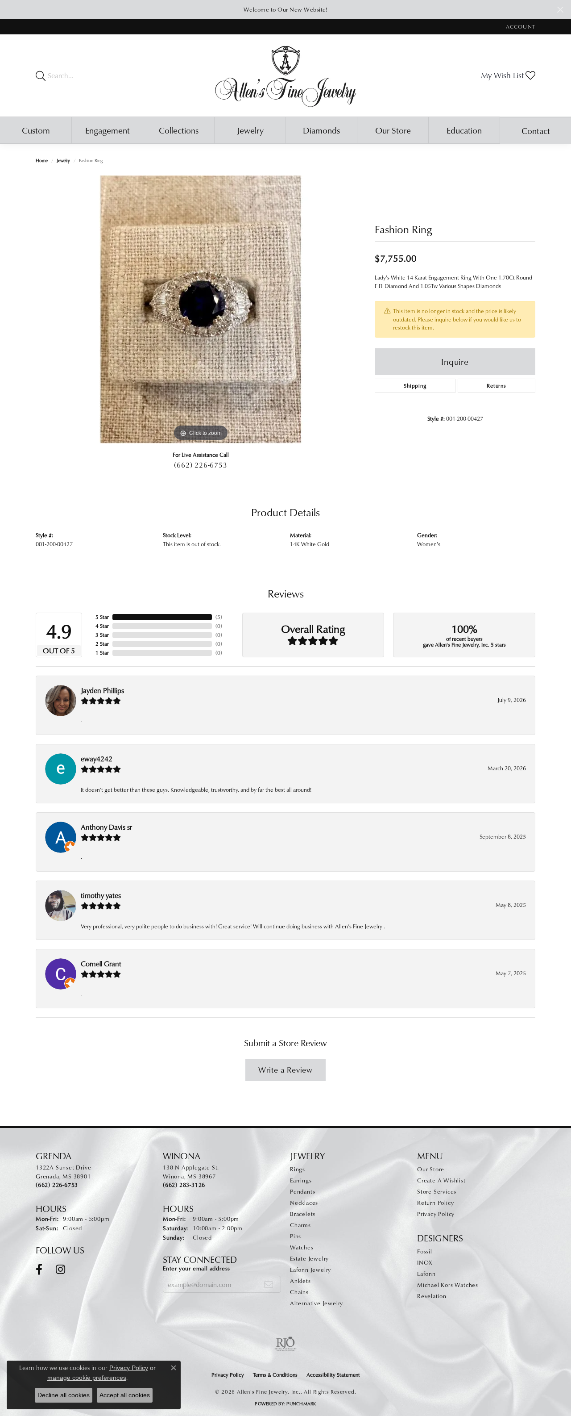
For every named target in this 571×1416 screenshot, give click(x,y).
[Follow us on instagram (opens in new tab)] (60, 1269)
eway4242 (96, 759)
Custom (36, 130)
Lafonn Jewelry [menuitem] (310, 1270)
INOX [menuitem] (424, 1262)
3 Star (102, 635)
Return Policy (435, 1203)
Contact (535, 131)
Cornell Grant (101, 964)
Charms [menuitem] (300, 1225)
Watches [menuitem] (302, 1247)
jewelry (63, 160)
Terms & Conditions (275, 1374)
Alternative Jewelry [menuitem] (316, 1303)
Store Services (436, 1191)
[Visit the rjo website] (285, 1344)
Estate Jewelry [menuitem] (309, 1258)
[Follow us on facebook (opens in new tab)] (39, 1269)
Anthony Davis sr (106, 827)
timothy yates (101, 895)
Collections (179, 130)
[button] (519, 26)
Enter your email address (196, 1268)
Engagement (107, 130)
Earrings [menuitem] (300, 1180)
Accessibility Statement (333, 1374)
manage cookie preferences (86, 1377)
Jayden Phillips (102, 690)
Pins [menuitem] (295, 1236)
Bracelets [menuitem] (302, 1214)
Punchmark (301, 1403)
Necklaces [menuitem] (304, 1203)
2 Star (102, 643)
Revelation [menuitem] (432, 1296)
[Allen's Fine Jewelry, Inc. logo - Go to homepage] (285, 75)
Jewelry (250, 130)
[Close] (560, 9)
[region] (201, 309)
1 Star (102, 652)
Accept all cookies (124, 1395)
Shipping (415, 385)
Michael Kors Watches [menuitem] (447, 1285)
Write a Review (285, 1069)
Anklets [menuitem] (300, 1281)
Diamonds (321, 130)
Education (464, 130)
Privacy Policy (436, 1214)
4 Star (102, 626)
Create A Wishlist (441, 1180)
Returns (496, 385)
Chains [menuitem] (299, 1292)
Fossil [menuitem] (424, 1251)
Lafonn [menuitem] (426, 1274)
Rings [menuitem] (297, 1169)
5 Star (102, 617)
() (218, 617)
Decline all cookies (63, 1395)
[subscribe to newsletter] (269, 1284)
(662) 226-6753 (200, 465)
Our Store (393, 130)
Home (42, 160)
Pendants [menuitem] (302, 1191)
